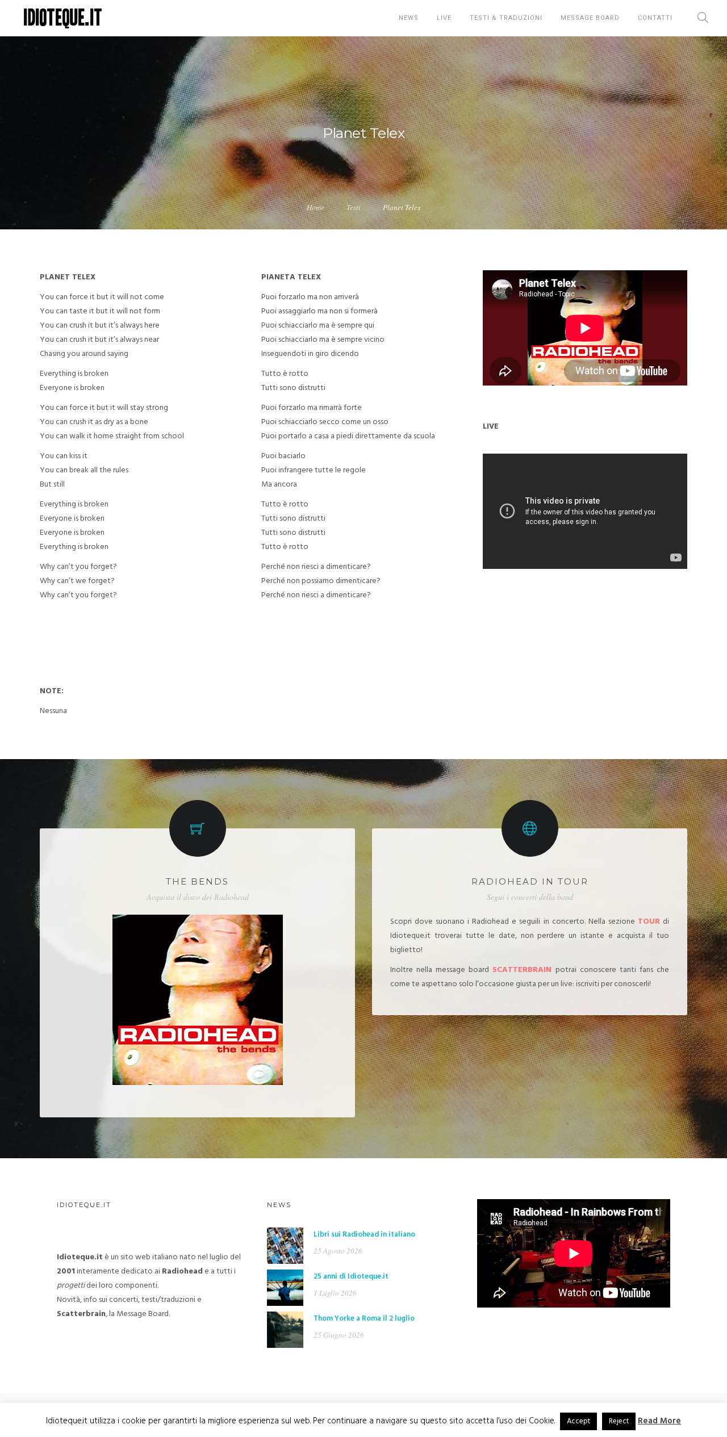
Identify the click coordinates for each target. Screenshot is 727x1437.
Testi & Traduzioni (506, 18)
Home (315, 207)
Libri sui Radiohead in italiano (364, 1235)
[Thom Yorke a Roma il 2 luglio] (285, 1330)
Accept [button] (578, 1421)
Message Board (590, 18)
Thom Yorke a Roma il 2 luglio (364, 1319)
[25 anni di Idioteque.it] (285, 1287)
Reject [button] (619, 1421)
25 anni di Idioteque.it (351, 1277)
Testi (353, 207)
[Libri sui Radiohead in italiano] (285, 1245)
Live (444, 18)
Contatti (655, 18)
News (409, 18)
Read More (659, 1421)
